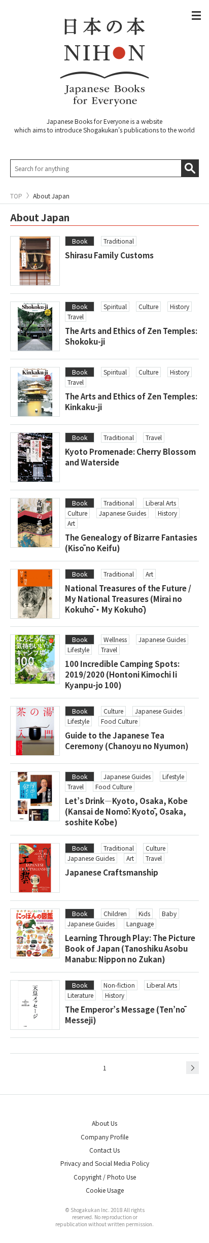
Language (140, 923)
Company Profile (104, 1136)
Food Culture (119, 721)
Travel (75, 316)
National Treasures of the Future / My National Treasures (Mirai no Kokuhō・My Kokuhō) (128, 599)
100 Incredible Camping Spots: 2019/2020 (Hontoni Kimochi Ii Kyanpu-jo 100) (122, 674)
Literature (80, 995)
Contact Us (104, 1150)
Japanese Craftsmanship (111, 872)
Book (79, 241)
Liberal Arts (161, 502)
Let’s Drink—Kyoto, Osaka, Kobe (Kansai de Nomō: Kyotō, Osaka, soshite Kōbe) (126, 811)
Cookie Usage (105, 1190)
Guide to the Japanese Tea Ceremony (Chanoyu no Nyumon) (127, 740)
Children (115, 913)
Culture (148, 306)
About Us (104, 1123)
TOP (16, 195)
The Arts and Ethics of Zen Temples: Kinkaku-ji (131, 401)
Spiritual (115, 306)
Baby (169, 913)
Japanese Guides (122, 513)
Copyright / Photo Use (105, 1176)
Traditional (118, 241)
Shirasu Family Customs (109, 255)
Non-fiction (119, 985)
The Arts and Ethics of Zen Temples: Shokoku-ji (131, 336)
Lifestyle (78, 649)
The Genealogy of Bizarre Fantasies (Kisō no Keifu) (131, 542)
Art (71, 523)
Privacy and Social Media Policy (104, 1163)
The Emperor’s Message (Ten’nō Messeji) (125, 1014)
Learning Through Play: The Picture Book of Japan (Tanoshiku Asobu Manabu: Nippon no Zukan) (130, 948)
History (179, 306)
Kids (144, 913)
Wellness (115, 639)
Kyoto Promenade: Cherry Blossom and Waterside (130, 456)
